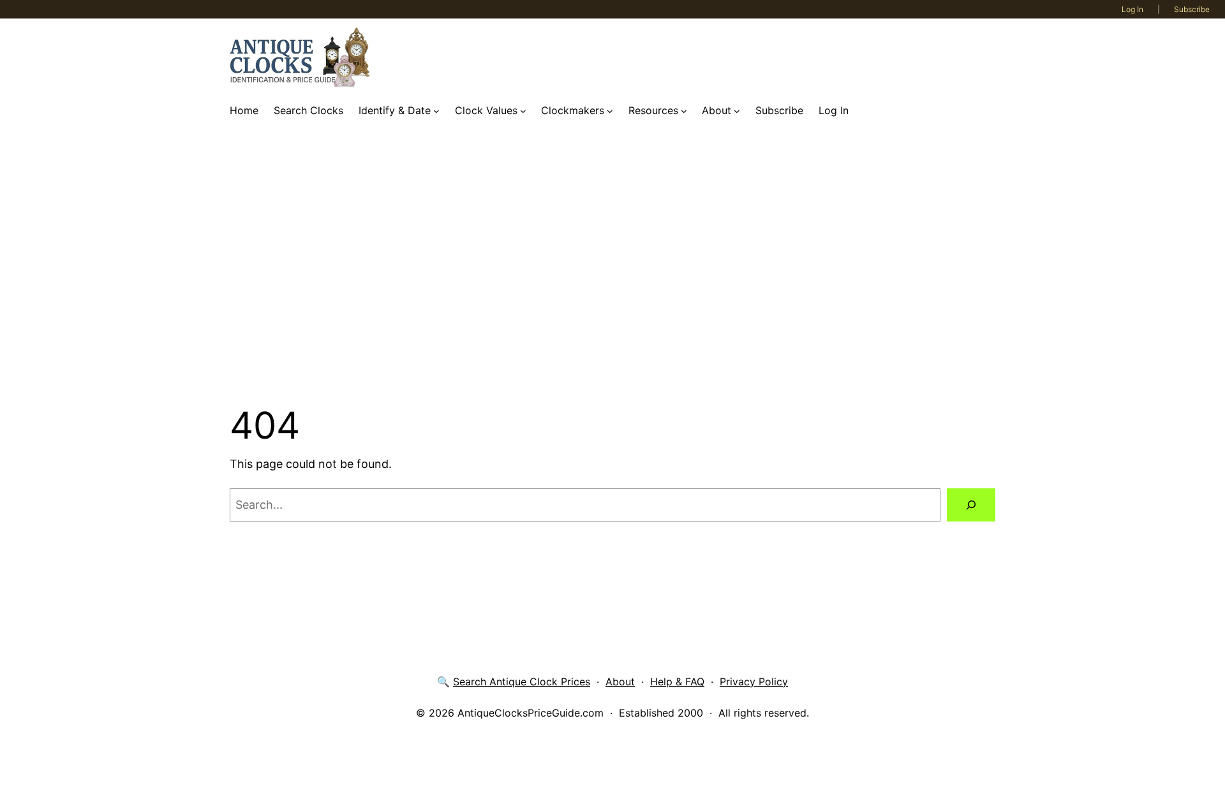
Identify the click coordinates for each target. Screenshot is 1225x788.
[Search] (971, 505)
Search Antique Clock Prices (521, 681)
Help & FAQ (677, 681)
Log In (1132, 9)
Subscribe (1192, 9)
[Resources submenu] (684, 111)
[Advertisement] (612, 263)
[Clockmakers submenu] (610, 111)
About (620, 681)
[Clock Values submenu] (523, 111)
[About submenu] (737, 111)
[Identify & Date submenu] (436, 111)
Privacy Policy (754, 681)
